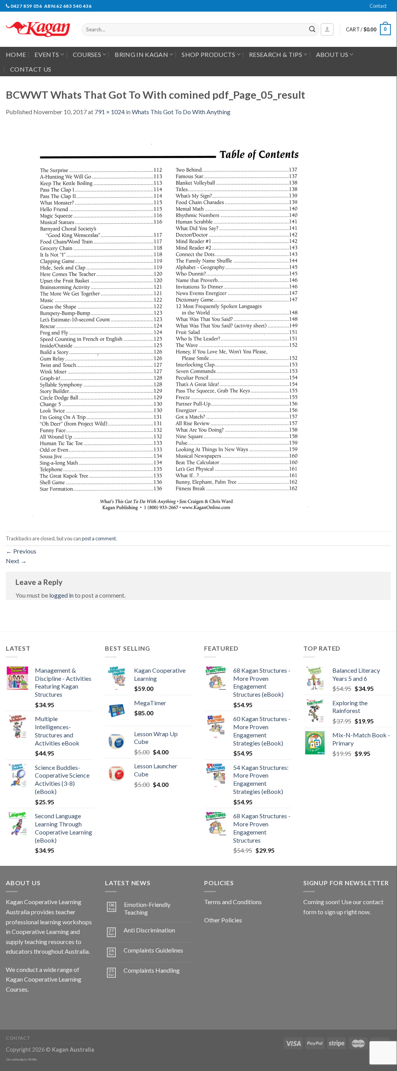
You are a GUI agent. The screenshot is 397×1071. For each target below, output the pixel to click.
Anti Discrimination (149, 930)
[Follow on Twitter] (40, 1008)
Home (16, 54)
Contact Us (30, 69)
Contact (378, 6)
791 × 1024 (110, 111)
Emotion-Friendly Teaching (147, 908)
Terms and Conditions (233, 901)
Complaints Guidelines (153, 950)
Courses (87, 54)
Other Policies (223, 920)
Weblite (32, 1059)
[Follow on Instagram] (27, 1008)
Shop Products (208, 54)
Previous (21, 551)
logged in (61, 595)
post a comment (99, 538)
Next (16, 560)
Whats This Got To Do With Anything (181, 111)
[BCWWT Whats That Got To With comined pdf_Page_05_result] (159, 323)
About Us (332, 54)
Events (46, 54)
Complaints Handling (152, 970)
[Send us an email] (394, 10)
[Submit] (312, 29)
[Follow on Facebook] (13, 1008)
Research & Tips (275, 54)
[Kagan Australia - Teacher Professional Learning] (38, 30)
